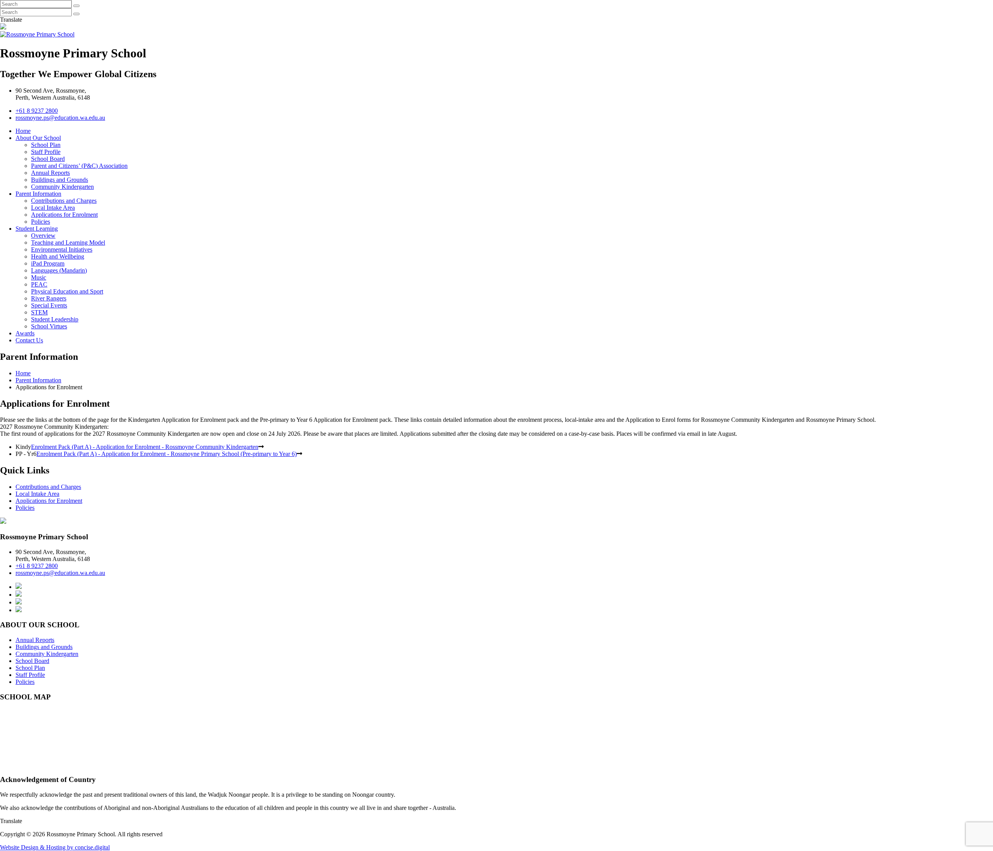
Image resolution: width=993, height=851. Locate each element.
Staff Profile (46, 151)
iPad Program (47, 263)
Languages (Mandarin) (59, 270)
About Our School (38, 138)
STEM (39, 312)
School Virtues (49, 326)
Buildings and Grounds (59, 179)
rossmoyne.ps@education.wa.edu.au (60, 117)
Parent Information (38, 193)
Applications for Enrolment (64, 214)
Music (38, 277)
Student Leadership (54, 319)
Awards (25, 333)
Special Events (49, 305)
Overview (43, 235)
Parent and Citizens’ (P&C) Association (79, 165)
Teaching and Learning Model (68, 242)
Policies (40, 221)
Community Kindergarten (62, 186)
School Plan (46, 145)
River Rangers (48, 298)
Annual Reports (50, 172)
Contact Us (29, 340)
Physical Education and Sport (67, 291)
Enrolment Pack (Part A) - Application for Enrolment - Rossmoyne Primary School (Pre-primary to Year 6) (166, 454)
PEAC (39, 284)
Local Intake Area (53, 207)
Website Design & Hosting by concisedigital (55, 847)
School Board (48, 158)
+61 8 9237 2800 (37, 110)
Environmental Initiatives (61, 249)
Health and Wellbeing (57, 256)
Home (23, 131)
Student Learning (37, 228)
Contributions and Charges (64, 200)
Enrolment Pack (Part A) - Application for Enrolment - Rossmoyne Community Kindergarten (144, 447)
